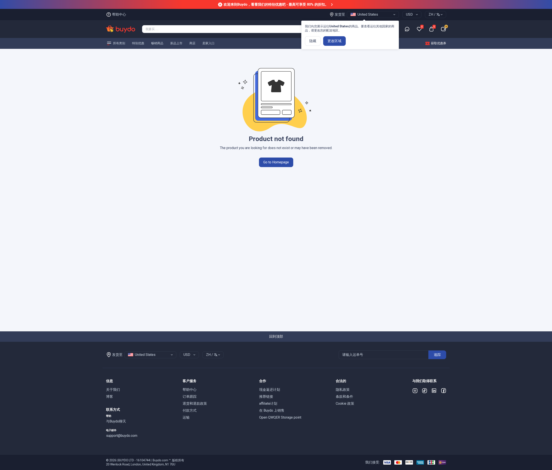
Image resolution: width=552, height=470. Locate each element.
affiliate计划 (268, 403)
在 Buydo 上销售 (271, 410)
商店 (192, 43)
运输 (186, 417)
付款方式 (190, 410)
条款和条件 (344, 396)
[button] (141, 381)
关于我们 (113, 390)
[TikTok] (424, 390)
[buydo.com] (120, 29)
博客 (109, 396)
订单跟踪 (190, 396)
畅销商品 (157, 43)
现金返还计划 (269, 390)
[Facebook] (443, 390)
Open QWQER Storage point (280, 417)
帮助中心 (190, 390)
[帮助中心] (407, 29)
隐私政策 (343, 390)
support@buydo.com (121, 436)
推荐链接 (266, 396)
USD (409, 14)
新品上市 (176, 43)
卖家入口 (208, 43)
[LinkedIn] (434, 390)
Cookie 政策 (345, 403)
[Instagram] (415, 390)
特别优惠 (138, 43)
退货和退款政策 (195, 403)
